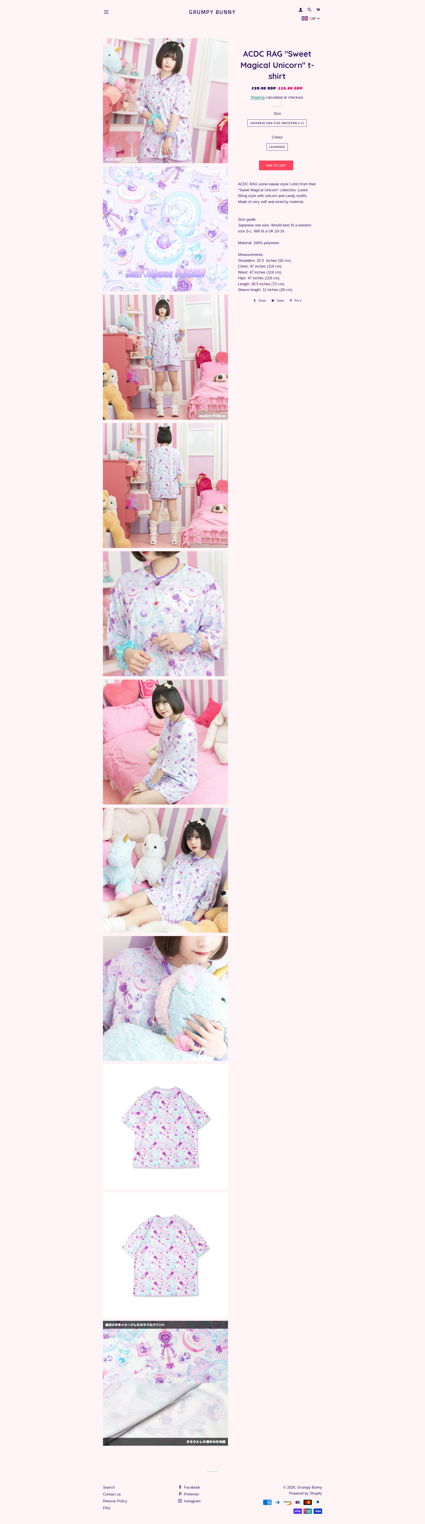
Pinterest (191, 1494)
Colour (277, 137)
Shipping (257, 97)
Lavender (277, 147)
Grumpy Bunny (212, 12)
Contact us (112, 1494)
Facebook (191, 1487)
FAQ (106, 1508)
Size (277, 113)
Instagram (192, 1501)
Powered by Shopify (305, 1493)
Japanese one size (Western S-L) (277, 123)
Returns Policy (115, 1501)
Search (109, 1487)
